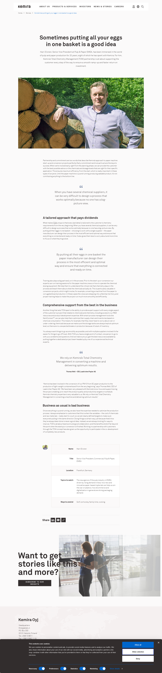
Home (20, 13)
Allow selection (138, 652)
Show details (115, 669)
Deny (138, 659)
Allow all (138, 645)
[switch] (63, 668)
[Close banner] (158, 642)
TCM (55, 223)
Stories (28, 13)
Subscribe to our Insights (35, 583)
